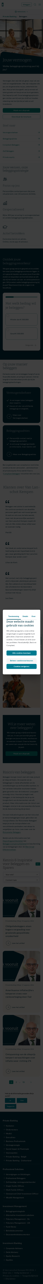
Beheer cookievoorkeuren (21, 660)
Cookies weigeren (21, 666)
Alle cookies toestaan (21, 653)
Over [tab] (33, 616)
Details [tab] (25, 616)
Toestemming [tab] (13, 616)
